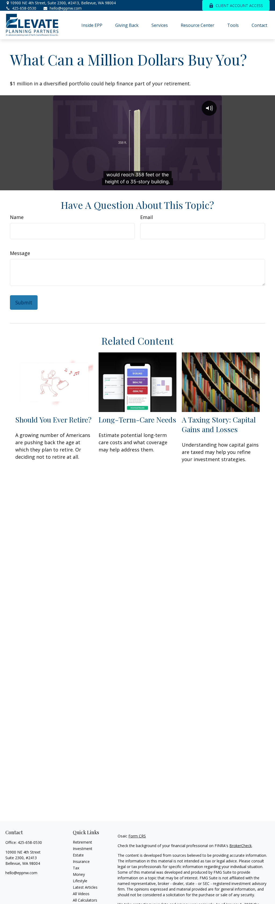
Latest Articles (85, 887)
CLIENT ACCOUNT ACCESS (239, 5)
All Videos (81, 893)
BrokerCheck (240, 845)
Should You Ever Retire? (53, 419)
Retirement (82, 842)
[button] (92, 25)
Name (17, 217)
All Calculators (85, 900)
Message (20, 253)
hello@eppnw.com (66, 8)
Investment (82, 848)
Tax (76, 867)
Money (79, 874)
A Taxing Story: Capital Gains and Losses (219, 424)
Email (146, 217)
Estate (78, 855)
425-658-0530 (24, 8)
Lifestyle (80, 880)
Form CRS (137, 836)
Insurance (81, 861)
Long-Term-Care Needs (137, 419)
